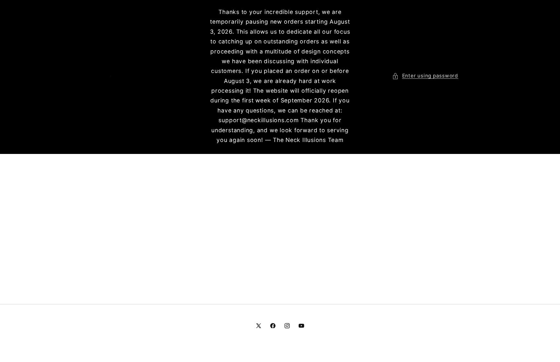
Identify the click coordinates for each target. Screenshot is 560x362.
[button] (425, 76)
